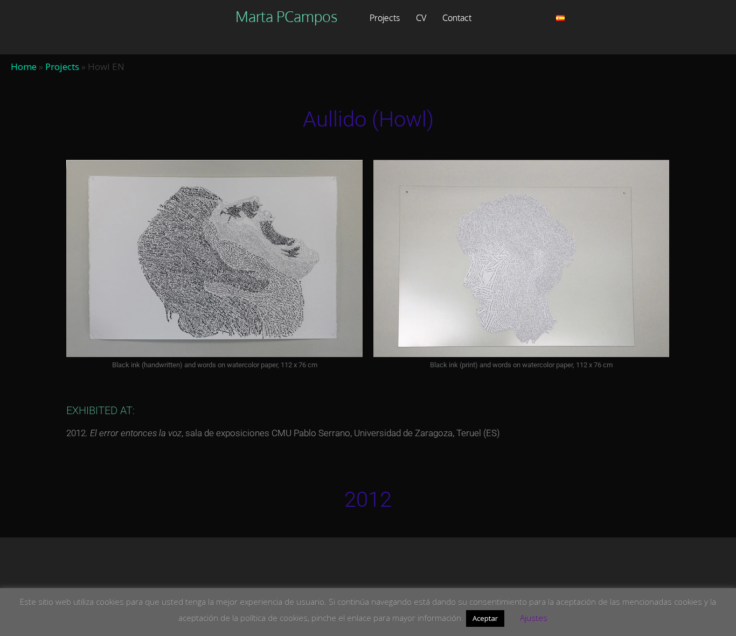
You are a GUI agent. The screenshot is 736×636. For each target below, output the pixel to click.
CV (421, 17)
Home (24, 66)
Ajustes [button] (533, 617)
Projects (385, 17)
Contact (456, 17)
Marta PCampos (286, 16)
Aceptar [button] (485, 618)
